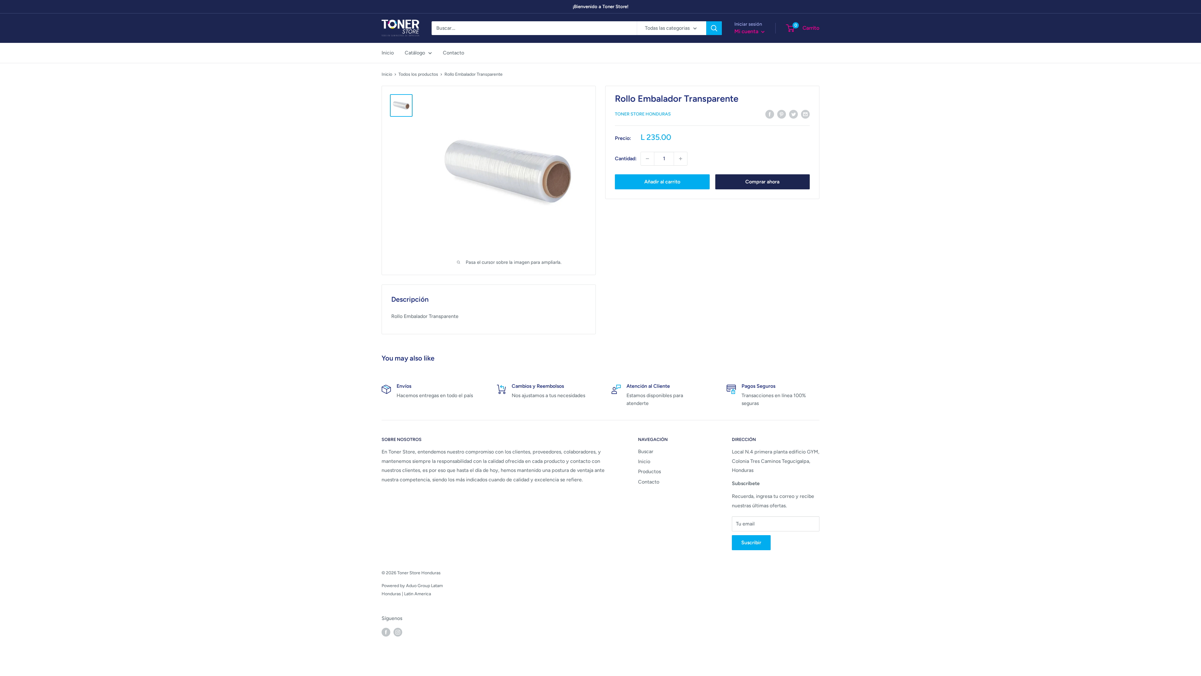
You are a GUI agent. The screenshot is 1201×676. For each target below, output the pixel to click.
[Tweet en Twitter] (793, 114)
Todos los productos (418, 74)
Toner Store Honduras (643, 114)
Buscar (645, 451)
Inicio (388, 53)
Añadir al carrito (662, 182)
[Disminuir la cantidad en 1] (647, 158)
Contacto (453, 53)
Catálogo (415, 53)
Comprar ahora (762, 182)
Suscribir (751, 542)
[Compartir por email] (805, 114)
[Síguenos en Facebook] (386, 632)
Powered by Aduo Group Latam (412, 585)
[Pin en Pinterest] (781, 114)
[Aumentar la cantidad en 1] (680, 158)
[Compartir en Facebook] (769, 114)
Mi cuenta (747, 31)
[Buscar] (714, 28)
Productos (649, 471)
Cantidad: (626, 158)
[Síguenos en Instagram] (397, 632)
